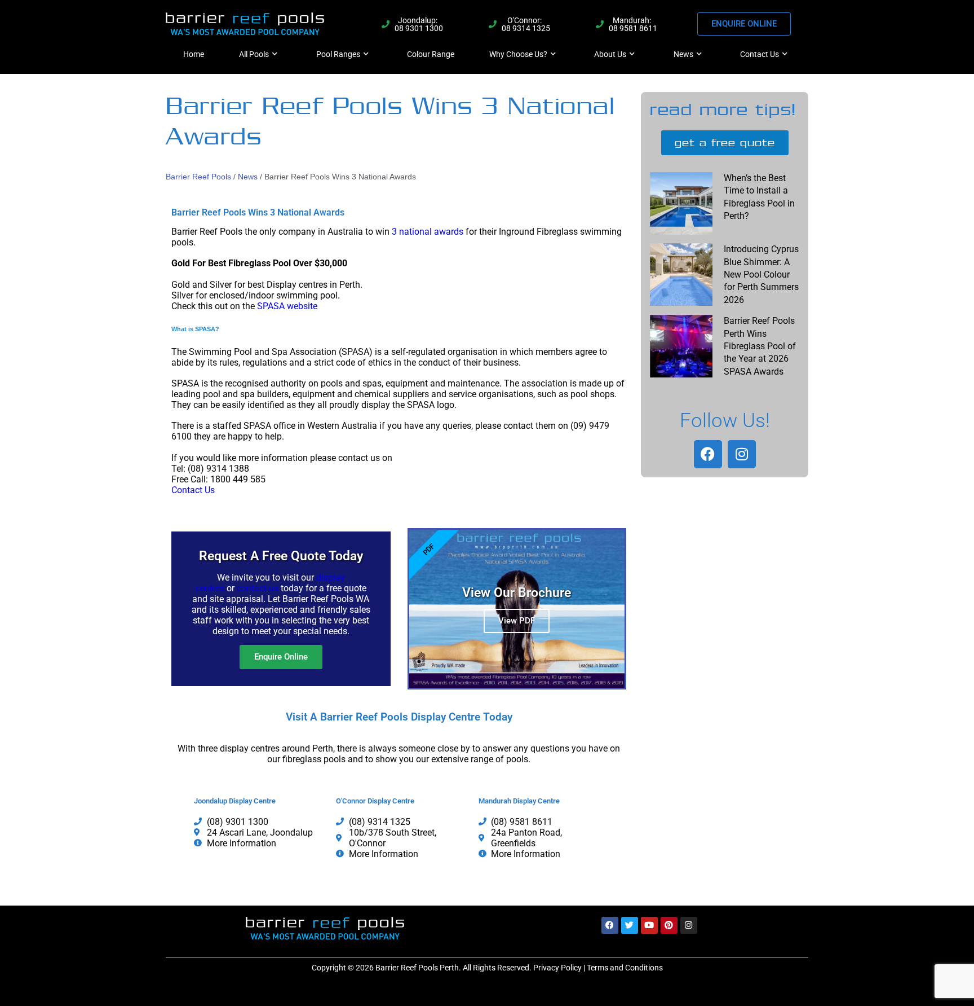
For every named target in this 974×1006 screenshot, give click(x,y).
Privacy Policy (557, 967)
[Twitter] (629, 925)
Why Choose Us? (518, 54)
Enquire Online (281, 657)
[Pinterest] (669, 925)
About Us (610, 54)
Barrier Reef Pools (198, 176)
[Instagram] (742, 454)
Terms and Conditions (625, 967)
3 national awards (427, 231)
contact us (257, 588)
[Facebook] (708, 454)
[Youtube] (649, 925)
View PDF (516, 621)
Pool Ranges (338, 54)
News (683, 54)
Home (193, 54)
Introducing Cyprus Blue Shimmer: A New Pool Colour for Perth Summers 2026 (761, 274)
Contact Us (759, 54)
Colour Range (430, 54)
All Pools (254, 54)
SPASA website (287, 306)
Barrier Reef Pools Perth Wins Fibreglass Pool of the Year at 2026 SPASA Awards (760, 346)
